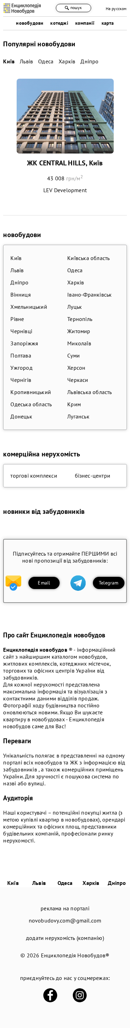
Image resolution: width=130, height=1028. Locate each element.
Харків (75, 282)
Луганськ (78, 416)
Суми (73, 355)
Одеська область (31, 404)
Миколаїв (79, 343)
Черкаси (77, 379)
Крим (74, 404)
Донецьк (21, 416)
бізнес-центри (93, 475)
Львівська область (89, 392)
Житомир (78, 331)
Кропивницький (30, 392)
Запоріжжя (24, 343)
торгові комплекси (33, 475)
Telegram (109, 583)
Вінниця (20, 294)
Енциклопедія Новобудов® (75, 955)
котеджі (59, 23)
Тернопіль (79, 318)
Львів (17, 270)
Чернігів (20, 379)
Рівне (17, 318)
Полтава (20, 355)
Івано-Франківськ (89, 294)
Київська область (88, 257)
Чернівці (21, 331)
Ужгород (21, 367)
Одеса (75, 270)
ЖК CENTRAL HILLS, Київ (65, 162)
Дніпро (19, 282)
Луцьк (74, 306)
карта (108, 23)
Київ (15, 257)
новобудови (29, 23)
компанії (85, 23)
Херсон (76, 367)
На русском (116, 8)
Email (44, 583)
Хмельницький (28, 306)
